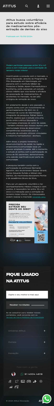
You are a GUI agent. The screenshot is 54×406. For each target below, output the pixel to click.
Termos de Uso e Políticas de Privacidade (25, 317)
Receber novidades (20, 305)
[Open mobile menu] (48, 6)
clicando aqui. (39, 197)
